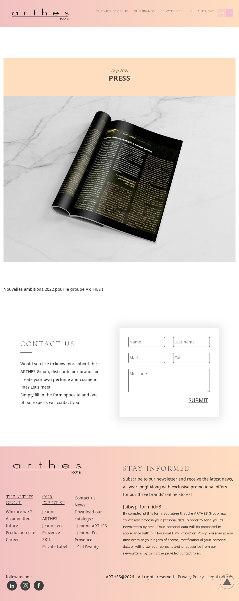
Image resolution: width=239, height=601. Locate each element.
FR (230, 12)
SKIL (46, 539)
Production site (20, 532)
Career (12, 539)
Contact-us (85, 498)
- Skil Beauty (87, 546)
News (80, 505)
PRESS (120, 78)
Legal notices (220, 576)
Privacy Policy (191, 576)
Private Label (172, 11)
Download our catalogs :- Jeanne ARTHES (91, 519)
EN (221, 12)
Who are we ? (19, 511)
